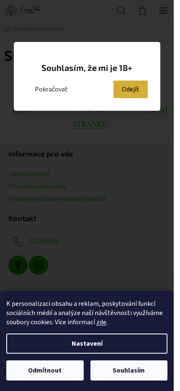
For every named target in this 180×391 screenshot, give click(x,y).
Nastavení (87, 343)
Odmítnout (45, 370)
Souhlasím (129, 370)
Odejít (130, 89)
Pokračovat (51, 89)
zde (101, 322)
